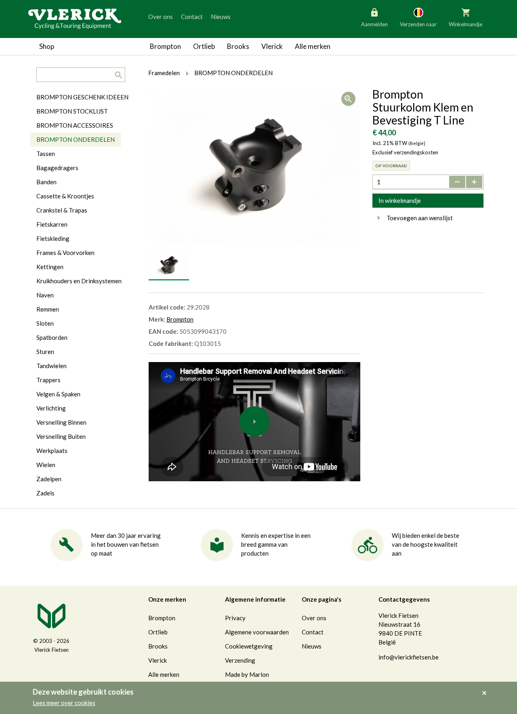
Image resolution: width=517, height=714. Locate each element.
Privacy (235, 617)
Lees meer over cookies (64, 702)
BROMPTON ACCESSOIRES (74, 125)
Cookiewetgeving (249, 646)
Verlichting (51, 408)
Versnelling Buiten (61, 436)
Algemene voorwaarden (257, 632)
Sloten (45, 323)
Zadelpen (48, 478)
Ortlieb (204, 46)
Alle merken (312, 46)
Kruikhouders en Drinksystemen (79, 280)
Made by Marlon (247, 674)
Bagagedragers (57, 167)
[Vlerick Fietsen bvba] (74, 18)
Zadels (45, 493)
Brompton (165, 46)
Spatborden (51, 337)
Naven (45, 295)
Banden (46, 181)
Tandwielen (51, 365)
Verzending (240, 660)
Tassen (45, 153)
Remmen (47, 309)
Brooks (238, 46)
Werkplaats (51, 450)
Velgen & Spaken (58, 394)
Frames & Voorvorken (65, 252)
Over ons (160, 16)
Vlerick (272, 46)
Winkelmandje (465, 24)
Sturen (45, 351)
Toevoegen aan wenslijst (420, 217)
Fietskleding (52, 238)
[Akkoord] (486, 687)
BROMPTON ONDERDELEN (75, 139)
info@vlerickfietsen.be (408, 657)
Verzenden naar (418, 24)
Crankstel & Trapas (61, 210)
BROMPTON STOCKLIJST (72, 111)
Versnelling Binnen (61, 422)
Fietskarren (51, 224)
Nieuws (221, 16)
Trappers (48, 379)
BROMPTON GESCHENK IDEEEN (82, 97)
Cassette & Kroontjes (65, 196)
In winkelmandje (399, 200)
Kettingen (49, 266)
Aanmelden (374, 24)
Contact (192, 16)
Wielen (45, 464)
